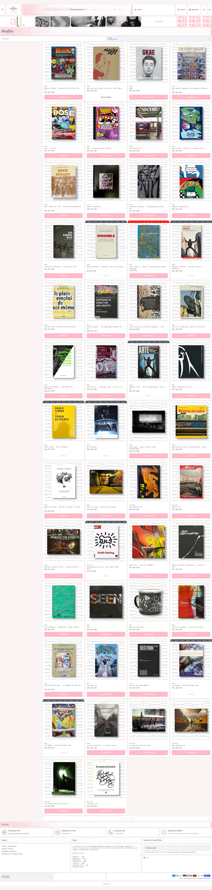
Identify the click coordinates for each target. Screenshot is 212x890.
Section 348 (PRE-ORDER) (138, 685)
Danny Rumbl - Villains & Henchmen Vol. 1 (188, 148)
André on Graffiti (94, 207)
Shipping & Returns (9, 851)
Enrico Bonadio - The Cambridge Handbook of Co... (104, 327)
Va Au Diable (92, 447)
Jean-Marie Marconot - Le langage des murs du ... (62, 686)
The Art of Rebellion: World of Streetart (188, 327)
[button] (209, 9)
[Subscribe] (208, 847)
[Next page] (209, 818)
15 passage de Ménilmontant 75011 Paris (18, 833)
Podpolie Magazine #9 (180, 207)
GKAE (131, 88)
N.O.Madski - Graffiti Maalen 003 (185, 685)
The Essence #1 (135, 148)
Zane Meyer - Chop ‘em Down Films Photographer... (142, 448)
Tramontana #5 (92, 804)
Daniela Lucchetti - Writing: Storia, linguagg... (187, 267)
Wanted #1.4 (176, 507)
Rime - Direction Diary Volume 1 (99, 148)
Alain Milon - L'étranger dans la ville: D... (105, 387)
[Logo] (13, 9)
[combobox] (154, 9)
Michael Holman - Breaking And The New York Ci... (61, 89)
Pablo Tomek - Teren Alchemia (55, 447)
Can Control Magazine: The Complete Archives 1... (190, 89)
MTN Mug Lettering (136, 627)
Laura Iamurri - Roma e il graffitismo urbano (147, 267)
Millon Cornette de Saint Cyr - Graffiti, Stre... (188, 566)
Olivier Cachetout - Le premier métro (102, 745)
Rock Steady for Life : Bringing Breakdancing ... (62, 207)
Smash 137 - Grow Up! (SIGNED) (141, 565)
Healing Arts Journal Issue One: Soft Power (104, 88)
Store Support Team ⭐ (191, 878)
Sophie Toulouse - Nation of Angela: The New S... (62, 508)
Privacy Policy (7, 849)
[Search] (134, 9)
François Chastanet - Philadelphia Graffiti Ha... (146, 207)
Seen (88, 627)
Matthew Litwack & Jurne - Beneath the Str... (62, 567)
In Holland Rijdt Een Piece (140, 745)
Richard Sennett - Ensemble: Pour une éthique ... (105, 267)
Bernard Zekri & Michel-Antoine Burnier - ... (62, 327)
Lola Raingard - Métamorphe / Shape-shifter (61, 627)
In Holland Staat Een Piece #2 (56, 804)
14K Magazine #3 (135, 507)
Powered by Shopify (204, 878)
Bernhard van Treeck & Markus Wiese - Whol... (190, 447)
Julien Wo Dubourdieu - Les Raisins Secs (60, 267)
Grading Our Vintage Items (12, 854)
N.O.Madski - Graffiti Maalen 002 (57, 745)
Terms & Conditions (9, 846)
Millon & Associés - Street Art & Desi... (188, 627)
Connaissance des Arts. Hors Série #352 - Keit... (103, 568)
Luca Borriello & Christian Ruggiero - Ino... (147, 327)
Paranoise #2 (92, 685)
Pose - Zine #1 (50, 148)
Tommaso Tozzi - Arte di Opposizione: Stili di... (146, 388)
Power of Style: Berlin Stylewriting (101, 507)
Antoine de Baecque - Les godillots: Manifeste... (58, 387)
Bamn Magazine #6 (178, 745)
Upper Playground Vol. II (182, 387)
